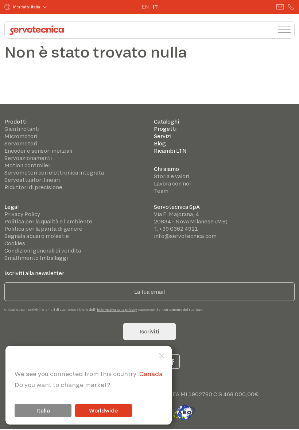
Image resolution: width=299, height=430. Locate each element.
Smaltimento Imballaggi (36, 258)
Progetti (165, 129)
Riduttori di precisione (33, 187)
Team (161, 191)
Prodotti (15, 121)
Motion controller (27, 165)
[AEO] (184, 411)
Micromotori (20, 136)
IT (155, 7)
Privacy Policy (22, 214)
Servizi (162, 136)
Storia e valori (171, 176)
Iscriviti (149, 331)
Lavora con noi (172, 183)
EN (145, 7)
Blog (160, 143)
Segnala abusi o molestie (36, 236)
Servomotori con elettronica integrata (54, 172)
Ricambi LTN (170, 151)
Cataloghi (166, 121)
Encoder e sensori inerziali (38, 151)
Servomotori (20, 143)
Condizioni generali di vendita (42, 250)
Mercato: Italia (26, 7)
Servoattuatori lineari (32, 180)
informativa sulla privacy (117, 310)
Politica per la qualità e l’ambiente (48, 221)
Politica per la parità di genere (43, 229)
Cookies (14, 243)
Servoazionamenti (28, 158)
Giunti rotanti (21, 129)
